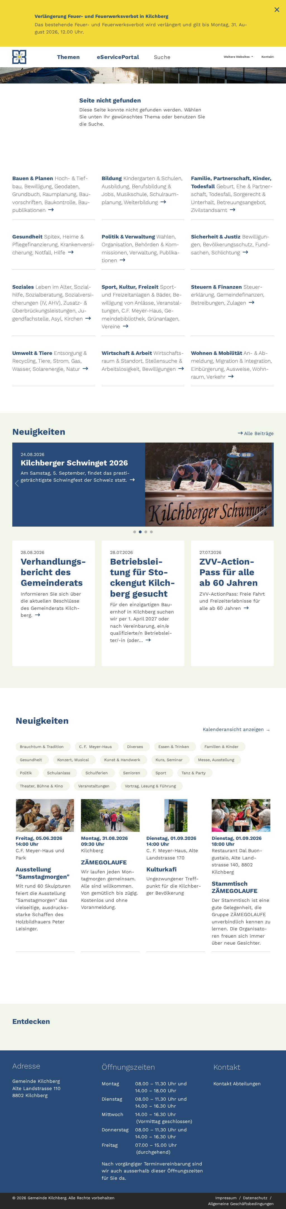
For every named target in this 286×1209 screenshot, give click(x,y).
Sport (161, 773)
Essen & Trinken (173, 746)
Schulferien (96, 773)
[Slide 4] (151, 532)
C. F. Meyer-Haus (95, 746)
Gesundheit (31, 760)
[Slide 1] (134, 532)
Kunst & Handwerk (122, 760)
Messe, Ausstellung (216, 760)
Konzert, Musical (73, 760)
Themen (68, 57)
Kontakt (267, 57)
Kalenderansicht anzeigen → (236, 729)
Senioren (131, 773)
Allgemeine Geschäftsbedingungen (241, 1203)
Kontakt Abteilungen (237, 1083)
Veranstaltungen (93, 786)
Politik (26, 773)
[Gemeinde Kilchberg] (31, 57)
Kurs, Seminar (169, 760)
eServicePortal (118, 57)
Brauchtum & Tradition (42, 746)
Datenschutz (256, 1198)
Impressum (226, 1198)
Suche (162, 57)
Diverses (135, 746)
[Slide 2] (140, 532)
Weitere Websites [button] (237, 57)
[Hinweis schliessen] (277, 10)
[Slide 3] (145, 532)
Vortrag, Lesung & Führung (150, 786)
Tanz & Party (194, 773)
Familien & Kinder (221, 746)
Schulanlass (58, 773)
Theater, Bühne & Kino (41, 786)
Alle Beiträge (258, 433)
